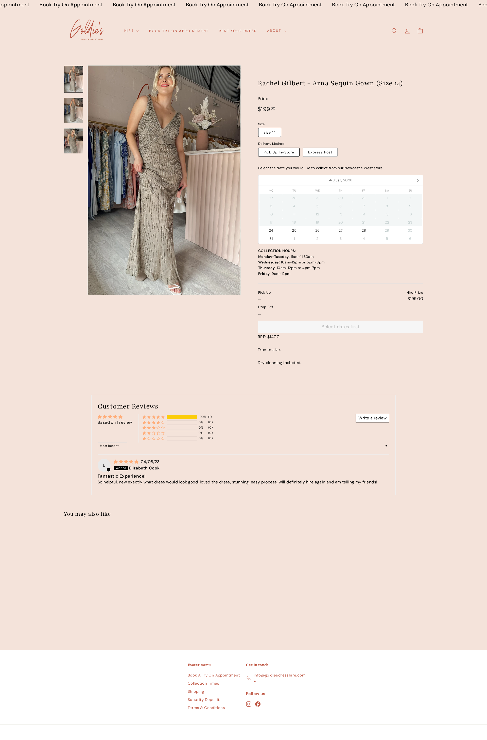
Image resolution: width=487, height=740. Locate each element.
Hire (129, 30)
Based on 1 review (115, 422)
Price (263, 98)
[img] (127, 461)
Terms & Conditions (206, 707)
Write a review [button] (372, 418)
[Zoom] (164, 180)
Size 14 (270, 132)
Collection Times (203, 683)
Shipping (196, 691)
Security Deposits (205, 699)
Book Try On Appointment (179, 30)
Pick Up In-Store (279, 152)
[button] (154, 417)
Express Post (320, 152)
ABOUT (275, 30)
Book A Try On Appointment (214, 675)
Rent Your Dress (238, 30)
